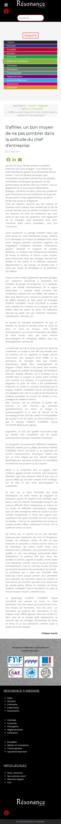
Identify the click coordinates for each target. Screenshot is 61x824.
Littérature (12, 87)
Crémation (12, 65)
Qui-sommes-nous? (16, 776)
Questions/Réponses (17, 80)
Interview (11, 45)
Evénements (13, 83)
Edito (9, 698)
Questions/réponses (17, 751)
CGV (9, 782)
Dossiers (11, 53)
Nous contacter (15, 772)
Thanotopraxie (14, 748)
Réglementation (14, 76)
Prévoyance (12, 69)
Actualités (11, 49)
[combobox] (30, 18)
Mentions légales (15, 779)
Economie (11, 56)
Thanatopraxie (14, 72)
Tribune (10, 42)
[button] (8, 160)
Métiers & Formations (17, 61)
